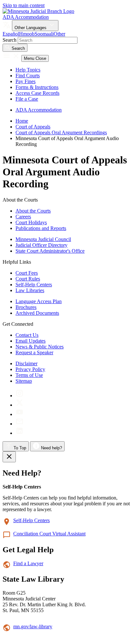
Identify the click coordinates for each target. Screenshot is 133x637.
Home (21, 121)
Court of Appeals (32, 126)
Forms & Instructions (36, 87)
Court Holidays (31, 222)
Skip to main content (24, 5)
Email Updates (30, 341)
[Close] (9, 456)
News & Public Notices (39, 346)
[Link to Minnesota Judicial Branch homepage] (38, 11)
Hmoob (27, 34)
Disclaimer (26, 363)
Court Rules (27, 278)
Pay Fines (25, 81)
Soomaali (44, 34)
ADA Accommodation (26, 17)
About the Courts (33, 211)
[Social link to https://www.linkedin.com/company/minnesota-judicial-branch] (19, 433)
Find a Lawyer (28, 563)
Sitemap (23, 381)
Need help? (51, 447)
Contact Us (26, 335)
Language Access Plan (38, 301)
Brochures (25, 307)
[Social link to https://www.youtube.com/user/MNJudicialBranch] (19, 414)
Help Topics (27, 69)
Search (9, 40)
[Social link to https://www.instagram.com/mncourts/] (19, 395)
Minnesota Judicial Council (43, 239)
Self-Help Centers (33, 284)
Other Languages (31, 27)
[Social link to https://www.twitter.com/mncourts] (19, 405)
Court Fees (26, 273)
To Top (19, 447)
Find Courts (27, 75)
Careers (23, 216)
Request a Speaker (34, 352)
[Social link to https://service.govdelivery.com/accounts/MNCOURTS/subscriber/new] (19, 423)
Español (11, 34)
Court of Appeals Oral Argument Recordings (61, 132)
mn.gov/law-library (32, 626)
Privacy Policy (30, 369)
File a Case (26, 99)
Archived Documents (37, 313)
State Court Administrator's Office (50, 251)
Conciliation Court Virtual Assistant (49, 533)
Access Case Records (37, 93)
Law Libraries (29, 290)
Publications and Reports (40, 228)
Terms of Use (29, 375)
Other (59, 34)
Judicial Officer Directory (41, 245)
